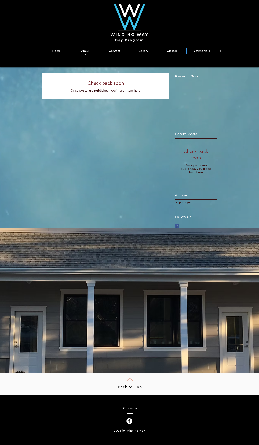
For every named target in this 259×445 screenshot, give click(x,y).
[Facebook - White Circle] (129, 421)
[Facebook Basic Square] (177, 226)
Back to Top (130, 387)
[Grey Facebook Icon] (220, 51)
